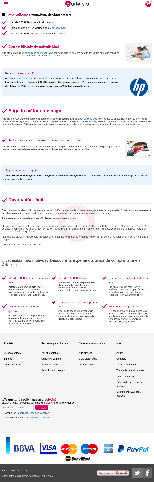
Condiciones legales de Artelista (33, 413)
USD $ (15, 470)
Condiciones (46, 417)
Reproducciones (50, 364)
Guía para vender (88, 358)
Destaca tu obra (87, 364)
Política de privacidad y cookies (129, 384)
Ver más (144, 91)
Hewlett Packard (24, 78)
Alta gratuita (85, 352)
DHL (85, 146)
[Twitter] (137, 473)
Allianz (85, 175)
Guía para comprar (51, 358)
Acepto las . (27, 413)
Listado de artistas (126, 364)
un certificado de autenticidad (37, 53)
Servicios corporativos (53, 370)
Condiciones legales (127, 376)
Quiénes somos (12, 352)
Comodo (87, 119)
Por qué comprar (50, 352)
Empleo (8, 358)
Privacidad (34, 417)
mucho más (59, 27)
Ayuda (119, 352)
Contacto (121, 358)
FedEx (98, 146)
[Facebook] (147, 473)
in (27, 470)
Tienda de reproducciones (130, 370)
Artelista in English (14, 364)
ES (3, 470)
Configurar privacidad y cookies (128, 393)
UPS (90, 146)
